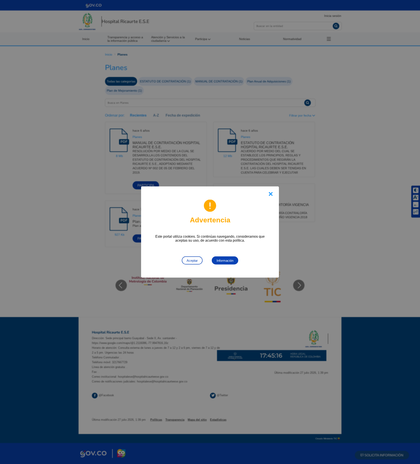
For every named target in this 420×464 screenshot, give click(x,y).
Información (225, 260)
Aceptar (192, 260)
